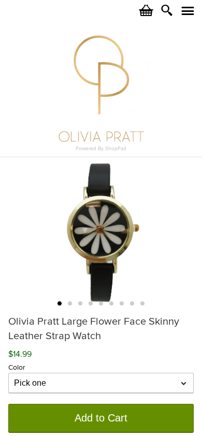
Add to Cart (101, 418)
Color (16, 367)
